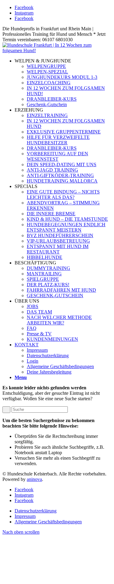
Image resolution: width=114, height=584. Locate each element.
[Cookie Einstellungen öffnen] (48, 578)
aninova (34, 479)
